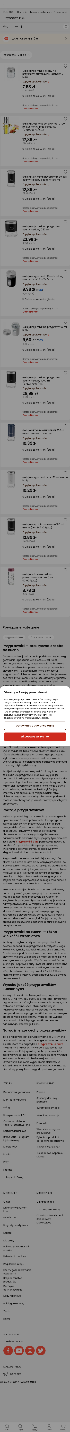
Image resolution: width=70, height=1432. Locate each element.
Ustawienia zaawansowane (35, 726)
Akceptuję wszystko (35, 736)
